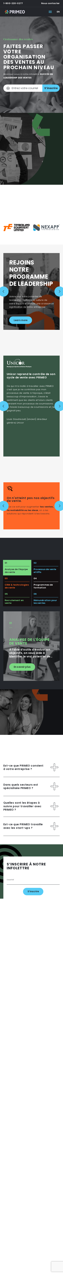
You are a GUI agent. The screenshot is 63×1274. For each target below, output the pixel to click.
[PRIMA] (14, 11)
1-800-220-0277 (13, 3)
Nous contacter (50, 3)
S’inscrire (51, 88)
